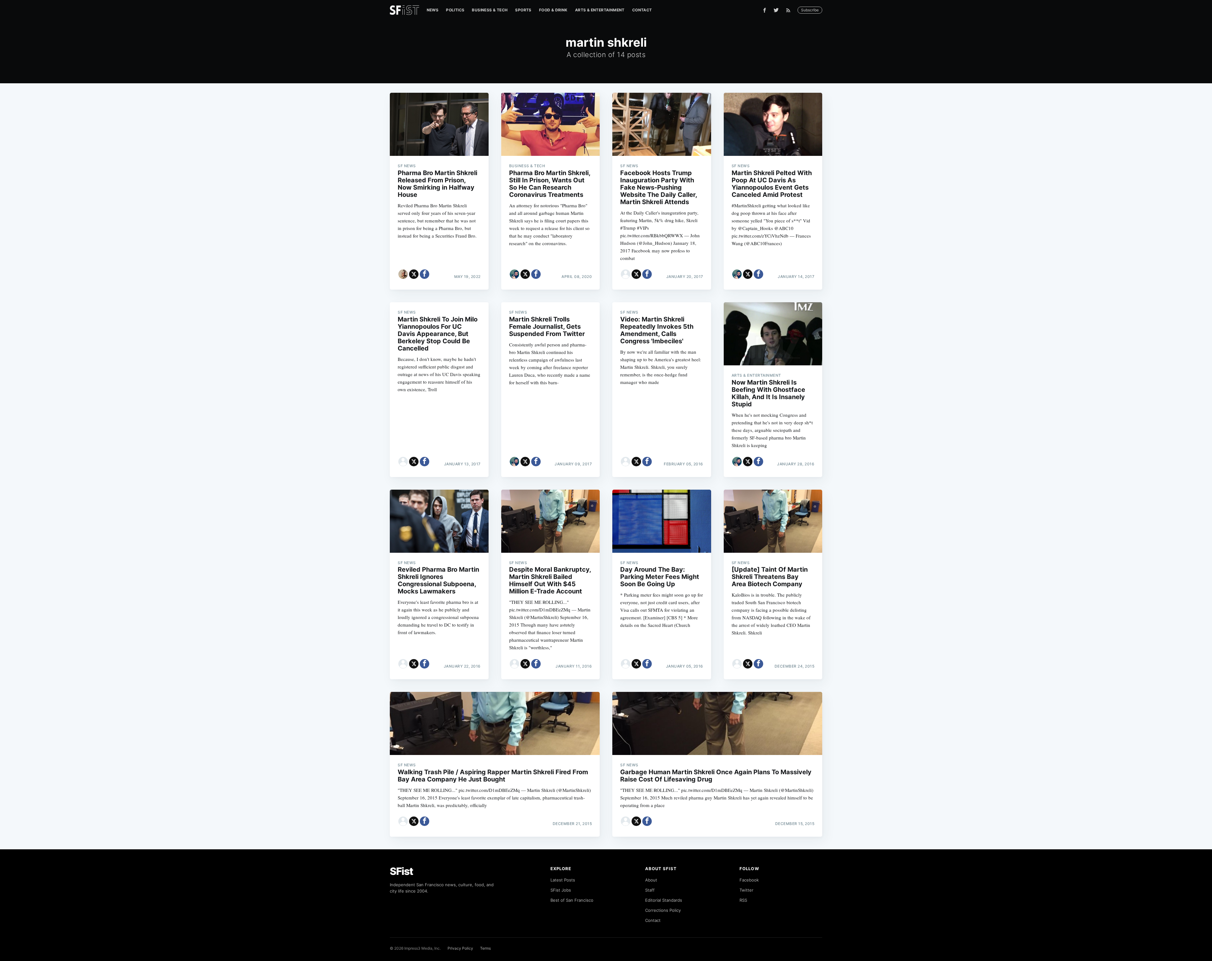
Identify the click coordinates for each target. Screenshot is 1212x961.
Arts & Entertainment (600, 10)
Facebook (749, 879)
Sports (523, 10)
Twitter (746, 890)
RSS (743, 900)
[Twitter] (776, 10)
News (433, 10)
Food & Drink (553, 10)
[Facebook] (764, 10)
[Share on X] (413, 274)
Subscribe (810, 10)
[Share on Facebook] (424, 274)
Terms (485, 948)
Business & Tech (490, 10)
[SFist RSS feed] (790, 10)
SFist (401, 871)
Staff (650, 890)
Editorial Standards (663, 900)
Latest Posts (562, 879)
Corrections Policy (663, 910)
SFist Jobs (560, 890)
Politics (455, 10)
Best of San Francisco (571, 900)
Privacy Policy (460, 948)
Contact (642, 10)
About (651, 879)
